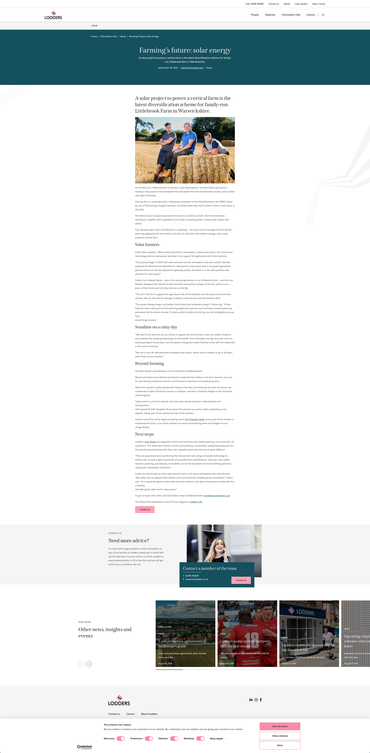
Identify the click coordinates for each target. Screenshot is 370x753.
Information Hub (291, 14)
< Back (94, 25)
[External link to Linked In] (250, 700)
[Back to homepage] (53, 14)
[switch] (149, 738)
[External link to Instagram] (256, 700)
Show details (216, 738)
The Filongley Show (195, 419)
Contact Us (241, 580)
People (255, 14)
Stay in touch (318, 4)
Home (94, 36)
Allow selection (280, 736)
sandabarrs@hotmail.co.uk (217, 495)
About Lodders (149, 714)
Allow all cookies (280, 726)
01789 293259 (257, 4)
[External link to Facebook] (261, 700)
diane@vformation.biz (192, 68)
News (123, 36)
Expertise (270, 14)
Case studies (301, 4)
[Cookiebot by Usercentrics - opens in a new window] (84, 747)
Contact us (274, 4)
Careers (311, 14)
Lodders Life (195, 502)
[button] (89, 664)
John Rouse (150, 442)
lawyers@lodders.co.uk (196, 579)
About (287, 4)
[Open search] (323, 14)
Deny (280, 745)
